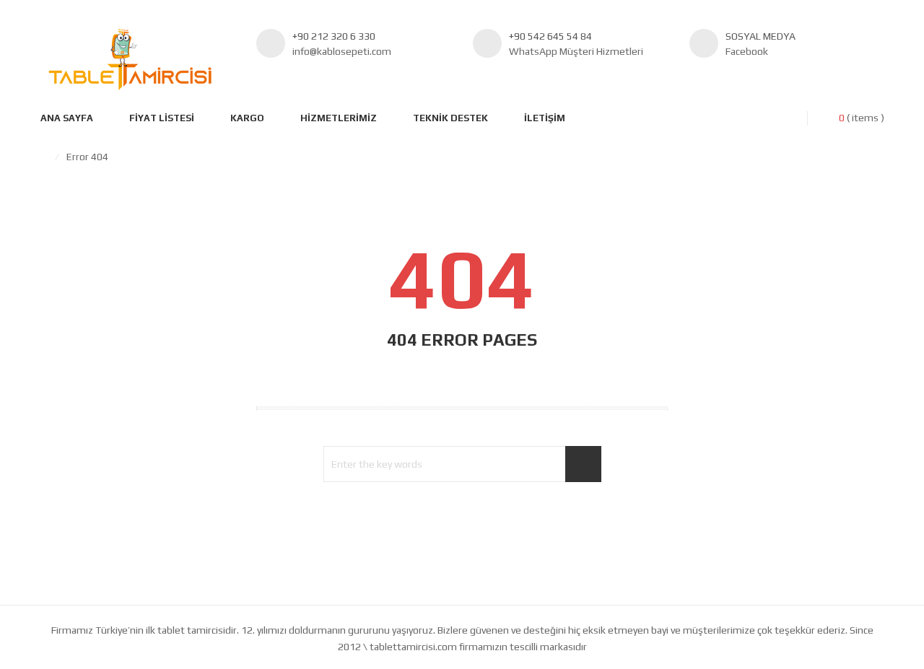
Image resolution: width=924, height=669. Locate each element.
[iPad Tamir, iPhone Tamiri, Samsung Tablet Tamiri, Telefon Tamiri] (130, 59)
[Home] (44, 157)
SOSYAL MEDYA (760, 36)
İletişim (544, 118)
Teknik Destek (450, 118)
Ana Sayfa (66, 118)
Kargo (247, 118)
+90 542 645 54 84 (550, 36)
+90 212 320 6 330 (333, 36)
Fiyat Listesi (161, 118)
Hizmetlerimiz (338, 118)
